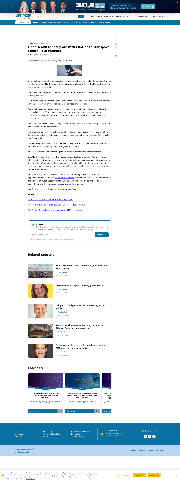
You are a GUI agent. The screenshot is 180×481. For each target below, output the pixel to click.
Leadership (74, 22)
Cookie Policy (30, 479)
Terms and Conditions (52, 434)
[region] (90, 475)
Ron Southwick (63, 272)
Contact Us (47, 431)
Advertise (19, 434)
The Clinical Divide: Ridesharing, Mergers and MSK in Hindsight (55, 210)
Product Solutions (106, 22)
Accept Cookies (154, 475)
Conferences (116, 16)
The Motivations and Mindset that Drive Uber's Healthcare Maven (56, 205)
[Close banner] (177, 2)
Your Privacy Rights (78, 436)
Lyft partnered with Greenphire (53, 163)
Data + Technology (46, 22)
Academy (107, 16)
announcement (39, 87)
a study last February (65, 177)
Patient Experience (94, 22)
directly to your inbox (68, 189)
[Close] (176, 475)
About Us (142, 450)
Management (83, 22)
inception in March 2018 (46, 143)
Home (133, 450)
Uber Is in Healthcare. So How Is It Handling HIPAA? (50, 199)
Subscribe (100, 235)
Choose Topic (21, 22)
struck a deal (47, 157)
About (17, 431)
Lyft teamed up (72, 166)
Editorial (18, 436)
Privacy (46, 436)
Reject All (139, 475)
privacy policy (70, 239)
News (92, 16)
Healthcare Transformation (61, 22)
